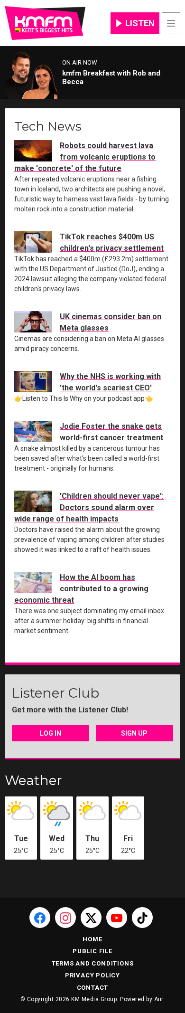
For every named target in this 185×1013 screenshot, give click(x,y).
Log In (50, 733)
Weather (33, 780)
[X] (91, 917)
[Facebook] (39, 917)
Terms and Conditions (93, 963)
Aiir (158, 999)
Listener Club (55, 693)
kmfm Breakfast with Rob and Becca (111, 77)
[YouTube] (116, 917)
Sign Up (134, 733)
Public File (92, 951)
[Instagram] (65, 917)
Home (92, 939)
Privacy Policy (92, 975)
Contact (93, 987)
